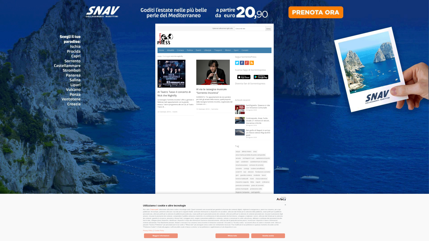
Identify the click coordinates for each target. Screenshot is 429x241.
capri (237, 162)
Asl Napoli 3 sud (248, 158)
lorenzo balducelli (242, 179)
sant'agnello (255, 192)
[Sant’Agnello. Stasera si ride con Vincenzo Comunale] (240, 113)
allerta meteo (246, 152)
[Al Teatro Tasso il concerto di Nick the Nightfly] (171, 87)
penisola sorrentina (242, 185)
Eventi (198, 50)
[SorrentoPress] (165, 38)
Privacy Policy (148, 230)
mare (252, 179)
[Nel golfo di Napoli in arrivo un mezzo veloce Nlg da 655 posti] (240, 135)
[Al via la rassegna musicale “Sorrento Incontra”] (213, 84)
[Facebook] (242, 63)
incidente (257, 175)
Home (161, 50)
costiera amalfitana (257, 168)
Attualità (170, 50)
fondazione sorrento (262, 172)
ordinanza (265, 182)
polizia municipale (242, 189)
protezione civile (256, 189)
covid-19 (239, 172)
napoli (258, 182)
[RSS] (252, 63)
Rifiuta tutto (232, 236)
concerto (239, 168)
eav (245, 172)
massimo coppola (242, 182)
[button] (285, 205)
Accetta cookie (268, 236)
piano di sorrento (257, 185)
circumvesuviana (241, 165)
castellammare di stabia (258, 162)
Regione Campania (242, 192)
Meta (252, 182)
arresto (238, 158)
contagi (246, 168)
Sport (236, 50)
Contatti (245, 50)
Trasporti (218, 50)
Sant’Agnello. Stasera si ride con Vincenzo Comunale (258, 106)
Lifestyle (207, 50)
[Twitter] (237, 63)
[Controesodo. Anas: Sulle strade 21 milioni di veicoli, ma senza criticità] (240, 123)
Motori (228, 50)
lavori (264, 175)
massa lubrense (261, 179)
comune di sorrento (256, 165)
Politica (190, 50)
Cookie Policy (159, 230)
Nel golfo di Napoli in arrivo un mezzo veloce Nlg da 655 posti (258, 132)
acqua (238, 152)
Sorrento (214, 109)
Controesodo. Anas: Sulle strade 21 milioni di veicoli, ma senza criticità (257, 120)
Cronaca (180, 50)
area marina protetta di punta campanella (250, 155)
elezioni (250, 172)
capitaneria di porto (263, 158)
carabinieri (244, 162)
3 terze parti (154, 209)
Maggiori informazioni (161, 236)
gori (237, 175)
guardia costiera (246, 175)
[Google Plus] (247, 63)
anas (255, 152)
